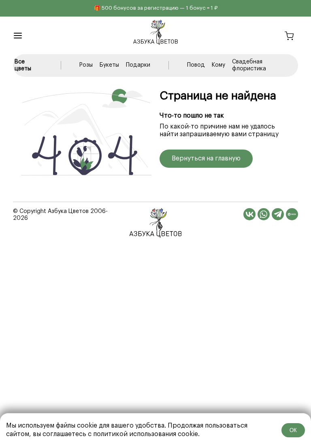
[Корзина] (289, 37)
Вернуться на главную (206, 158)
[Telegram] (278, 214)
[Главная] (155, 223)
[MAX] (292, 214)
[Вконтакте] (249, 214)
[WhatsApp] (264, 214)
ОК (293, 430)
